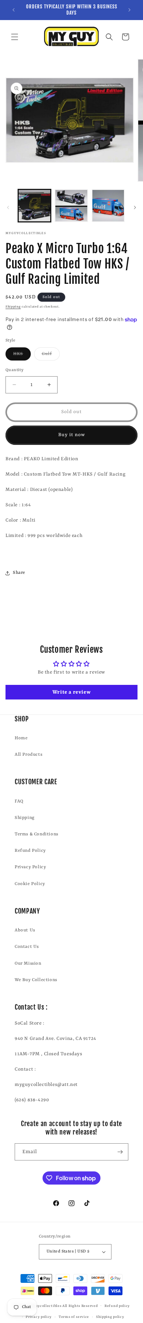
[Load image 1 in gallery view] (34, 205)
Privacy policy (39, 1317)
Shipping (13, 307)
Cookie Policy (30, 884)
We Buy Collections (36, 980)
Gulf (51, 356)
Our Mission (28, 963)
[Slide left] (8, 207)
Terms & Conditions (36, 834)
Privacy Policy (30, 867)
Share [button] (19, 572)
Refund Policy (30, 850)
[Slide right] (135, 207)
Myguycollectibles (44, 1306)
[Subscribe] (120, 1151)
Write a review (71, 692)
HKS (22, 356)
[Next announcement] (129, 10)
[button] (15, 37)
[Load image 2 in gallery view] (71, 205)
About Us (25, 930)
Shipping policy (110, 1317)
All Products (28, 754)
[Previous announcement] (14, 10)
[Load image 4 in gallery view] (108, 205)
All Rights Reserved (80, 1306)
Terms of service (74, 1317)
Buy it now (71, 435)
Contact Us (27, 946)
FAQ (19, 801)
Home (21, 738)
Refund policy (117, 1306)
